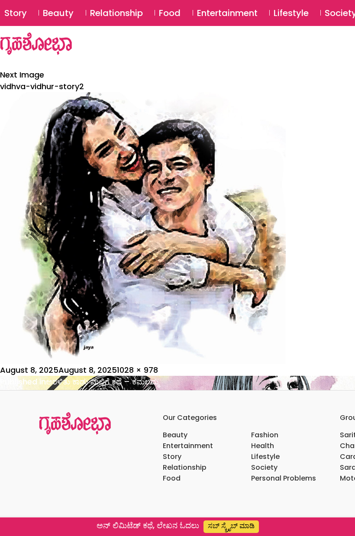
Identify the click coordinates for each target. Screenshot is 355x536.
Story (15, 13)
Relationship (116, 13)
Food (170, 13)
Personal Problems (283, 478)
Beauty (58, 13)
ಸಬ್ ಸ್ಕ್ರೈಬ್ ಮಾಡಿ (231, 526)
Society (264, 467)
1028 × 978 (137, 370)
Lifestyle (291, 13)
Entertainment (227, 13)
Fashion (264, 435)
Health (262, 446)
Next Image (22, 74)
